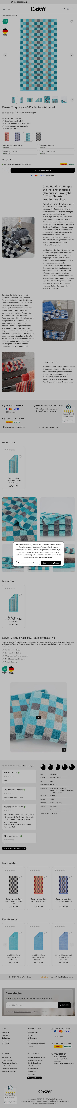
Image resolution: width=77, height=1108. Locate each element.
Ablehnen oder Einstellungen (28, 563)
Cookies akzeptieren (51, 563)
